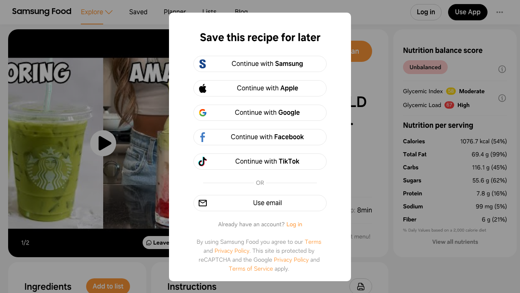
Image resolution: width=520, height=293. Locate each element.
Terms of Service (251, 268)
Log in (294, 224)
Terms (313, 241)
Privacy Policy (231, 250)
